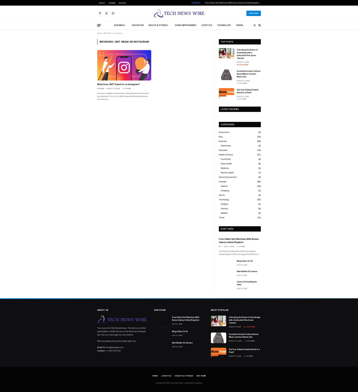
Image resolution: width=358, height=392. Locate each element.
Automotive (224, 132)
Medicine (225, 168)
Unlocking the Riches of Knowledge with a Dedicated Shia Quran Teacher (247, 54)
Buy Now (122, 3)
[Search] (259, 25)
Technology (224, 25)
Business (119, 25)
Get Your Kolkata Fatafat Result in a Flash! (247, 91)
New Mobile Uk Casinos (247, 271)
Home (99, 33)
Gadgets (224, 204)
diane (102, 88)
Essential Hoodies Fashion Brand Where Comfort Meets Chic (249, 74)
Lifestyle (112, 3)
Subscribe (253, 13)
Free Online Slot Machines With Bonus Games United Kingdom (239, 241)
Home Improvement (186, 25)
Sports (222, 195)
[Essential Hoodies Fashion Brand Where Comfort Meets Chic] (226, 74)
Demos (102, 3)
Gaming (224, 208)
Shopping (225, 190)
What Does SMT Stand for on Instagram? (118, 84)
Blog (221, 137)
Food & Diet (226, 159)
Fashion (224, 186)
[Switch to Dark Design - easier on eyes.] (255, 25)
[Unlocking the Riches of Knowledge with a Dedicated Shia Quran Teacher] (226, 53)
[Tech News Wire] (179, 13)
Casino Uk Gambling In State (247, 283)
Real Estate (226, 146)
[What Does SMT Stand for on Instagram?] (124, 65)
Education (138, 25)
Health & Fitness (158, 25)
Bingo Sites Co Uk (251, 3)
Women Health (227, 173)
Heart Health (226, 164)
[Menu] (99, 25)
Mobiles (224, 213)
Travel (240, 25)
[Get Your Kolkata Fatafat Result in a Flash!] (226, 93)
